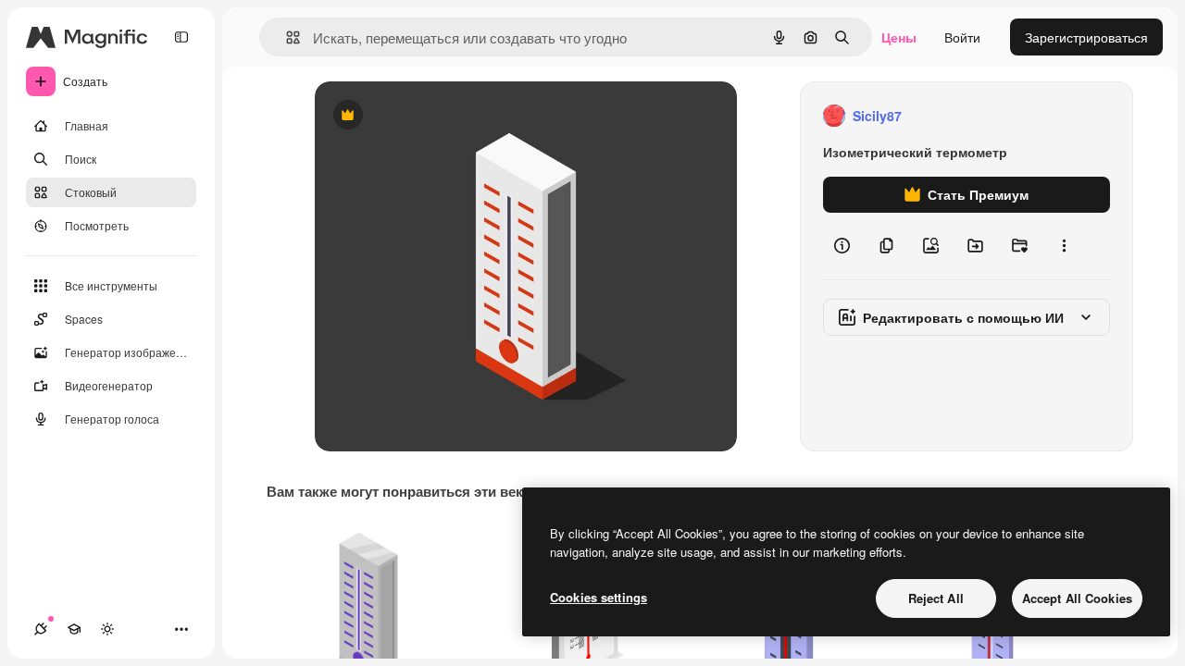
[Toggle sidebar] (181, 37)
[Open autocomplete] (285, 37)
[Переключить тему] (107, 629)
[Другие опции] (1063, 246)
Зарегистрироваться (1086, 37)
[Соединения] (41, 629)
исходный (438, 116)
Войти (962, 37)
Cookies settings (598, 597)
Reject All (936, 598)
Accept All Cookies (1077, 598)
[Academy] (74, 629)
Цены (899, 37)
